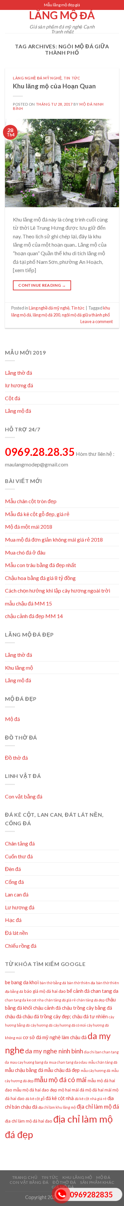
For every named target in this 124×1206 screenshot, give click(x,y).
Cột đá (12, 398)
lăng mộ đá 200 (46, 314)
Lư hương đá (19, 907)
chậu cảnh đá (47, 1008)
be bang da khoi (22, 982)
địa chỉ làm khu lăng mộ (57, 1107)
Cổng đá (14, 882)
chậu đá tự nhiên (90, 1016)
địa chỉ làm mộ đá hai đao (28, 1121)
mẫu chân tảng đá (102, 1062)
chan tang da (104, 991)
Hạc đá (13, 920)
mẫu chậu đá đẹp (62, 1070)
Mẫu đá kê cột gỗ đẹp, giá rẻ (37, 514)
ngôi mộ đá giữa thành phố (86, 314)
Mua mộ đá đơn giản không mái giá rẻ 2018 (54, 539)
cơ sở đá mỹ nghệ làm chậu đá (55, 1037)
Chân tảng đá (20, 843)
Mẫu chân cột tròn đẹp (31, 501)
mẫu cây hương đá (95, 1070)
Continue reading (42, 285)
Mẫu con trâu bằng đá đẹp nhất (40, 565)
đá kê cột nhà (60, 1098)
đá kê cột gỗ (35, 1098)
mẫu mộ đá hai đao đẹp (35, 1089)
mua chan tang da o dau (68, 1062)
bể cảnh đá (78, 991)
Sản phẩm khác (97, 1182)
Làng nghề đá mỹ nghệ (37, 78)
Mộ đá (12, 719)
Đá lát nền (16, 933)
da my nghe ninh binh (54, 1051)
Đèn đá (13, 869)
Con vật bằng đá (23, 796)
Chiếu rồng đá (20, 945)
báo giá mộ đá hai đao (45, 991)
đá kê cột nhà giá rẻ (90, 1098)
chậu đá (13, 1016)
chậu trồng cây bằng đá (87, 1008)
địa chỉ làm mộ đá (98, 1106)
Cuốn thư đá (19, 856)
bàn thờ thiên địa (81, 983)
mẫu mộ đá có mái (60, 1080)
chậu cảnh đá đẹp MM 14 (34, 616)
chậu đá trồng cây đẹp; (46, 1016)
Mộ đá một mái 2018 (28, 526)
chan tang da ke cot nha (24, 1000)
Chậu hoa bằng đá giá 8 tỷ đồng (40, 578)
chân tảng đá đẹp (90, 1000)
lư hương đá (19, 385)
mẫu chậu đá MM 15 (28, 603)
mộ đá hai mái (98, 1089)
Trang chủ (25, 1177)
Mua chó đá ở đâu (25, 552)
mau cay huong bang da (29, 1062)
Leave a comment (96, 321)
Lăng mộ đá (62, 15)
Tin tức (71, 78)
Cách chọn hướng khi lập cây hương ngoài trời (57, 590)
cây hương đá (42, 1025)
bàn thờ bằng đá (53, 983)
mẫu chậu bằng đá (24, 1070)
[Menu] (9, 21)
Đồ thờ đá (16, 757)
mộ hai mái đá (71, 1089)
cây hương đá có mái (70, 1025)
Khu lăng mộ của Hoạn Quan (54, 86)
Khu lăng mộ (19, 667)
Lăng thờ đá (18, 372)
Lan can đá (16, 894)
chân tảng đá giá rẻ (60, 1000)
